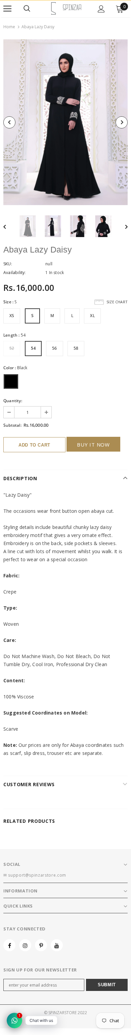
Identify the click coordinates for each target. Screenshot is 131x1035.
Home (9, 27)
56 (54, 348)
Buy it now (93, 444)
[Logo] (66, 8)
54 (33, 348)
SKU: (7, 264)
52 (11, 348)
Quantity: (12, 401)
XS (11, 315)
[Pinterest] (41, 945)
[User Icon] (101, 8)
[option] (65, 122)
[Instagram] (25, 945)
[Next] (122, 122)
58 (76, 348)
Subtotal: (12, 425)
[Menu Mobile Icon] (7, 9)
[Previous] (9, 122)
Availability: (14, 272)
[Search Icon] (27, 8)
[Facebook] (9, 945)
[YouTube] (57, 945)
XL (92, 315)
